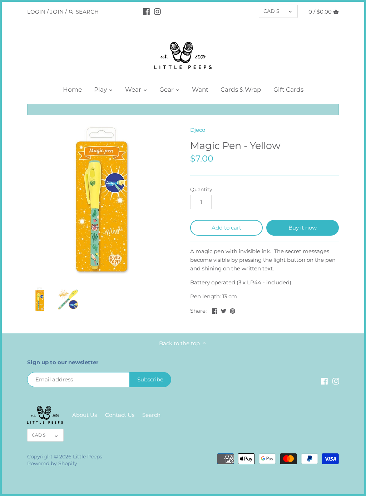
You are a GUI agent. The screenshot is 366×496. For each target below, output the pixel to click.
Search (151, 414)
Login (36, 11)
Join (57, 11)
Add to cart (226, 227)
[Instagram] (157, 11)
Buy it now (302, 227)
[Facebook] (146, 11)
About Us (84, 414)
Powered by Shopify (52, 463)
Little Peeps (87, 456)
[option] (39, 299)
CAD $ (271, 11)
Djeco (197, 129)
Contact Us (119, 414)
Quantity (201, 189)
